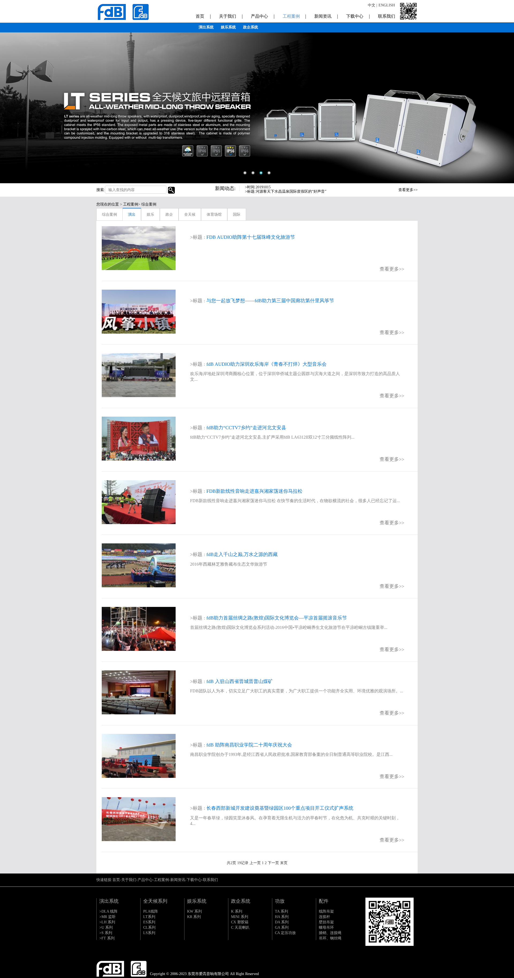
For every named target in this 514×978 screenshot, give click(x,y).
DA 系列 (282, 922)
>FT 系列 (107, 938)
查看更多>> (408, 190)
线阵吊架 (326, 911)
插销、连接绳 (330, 933)
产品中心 (263, 16)
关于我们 (231, 16)
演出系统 (206, 27)
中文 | (372, 5)
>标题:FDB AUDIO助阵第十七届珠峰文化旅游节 (284, 191)
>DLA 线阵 (108, 911)
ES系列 (149, 922)
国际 (236, 214)
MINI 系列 (239, 917)
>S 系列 (105, 933)
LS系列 (149, 933)
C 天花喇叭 (240, 927)
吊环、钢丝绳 (330, 938)
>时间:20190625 (258, 187)
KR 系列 (194, 917)
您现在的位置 (107, 204)
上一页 (255, 863)
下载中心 (358, 16)
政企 (169, 214)
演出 (131, 214)
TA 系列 (281, 911)
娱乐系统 (228, 27)
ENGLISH (387, 5)
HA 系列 (282, 917)
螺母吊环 (326, 927)
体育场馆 (214, 214)
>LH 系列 (107, 922)
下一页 (273, 863)
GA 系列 (282, 927)
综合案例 (109, 214)
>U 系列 (106, 927)
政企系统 (250, 27)
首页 (203, 16)
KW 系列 (194, 911)
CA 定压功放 (285, 933)
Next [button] (385, 193)
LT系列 (149, 917)
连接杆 (324, 917)
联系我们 (386, 16)
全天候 (189, 214)
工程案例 (295, 16)
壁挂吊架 (326, 922)
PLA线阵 (150, 911)
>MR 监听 (107, 917)
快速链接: (104, 880)
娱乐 (150, 214)
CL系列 (149, 927)
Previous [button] (385, 189)
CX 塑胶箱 (239, 922)
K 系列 (236, 911)
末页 (284, 863)
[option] (257, 91)
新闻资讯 (326, 16)
